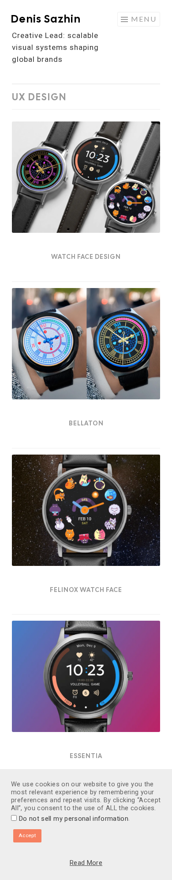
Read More (86, 863)
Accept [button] (27, 835)
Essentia (86, 756)
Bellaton (86, 423)
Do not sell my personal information (73, 819)
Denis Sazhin (46, 19)
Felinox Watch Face (86, 590)
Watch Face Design (86, 257)
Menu (144, 19)
